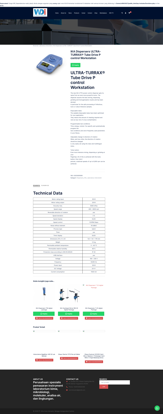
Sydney (71, 411)
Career (83, 13)
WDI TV (111, 13)
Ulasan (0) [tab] (45, 185)
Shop (95, 13)
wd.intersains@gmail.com (77, 390)
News (70, 13)
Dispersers (80, 178)
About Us (63, 13)
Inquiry (76, 65)
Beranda (35, 45)
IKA (85, 178)
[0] (129, 13)
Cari (103, 386)
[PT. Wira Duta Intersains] (40, 13)
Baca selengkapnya (45, 318)
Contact (90, 13)
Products (76, 13)
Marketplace (103, 13)
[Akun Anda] (125, 13)
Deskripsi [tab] (36, 185)
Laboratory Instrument (45, 45)
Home (56, 13)
